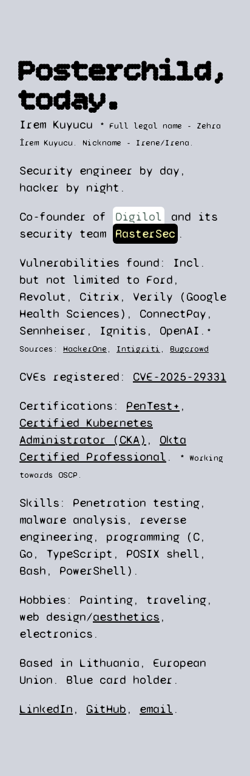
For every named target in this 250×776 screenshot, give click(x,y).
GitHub (106, 709)
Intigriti (138, 349)
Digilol (138, 216)
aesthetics (126, 616)
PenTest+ (153, 405)
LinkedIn (46, 709)
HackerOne (85, 349)
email (156, 709)
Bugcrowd (189, 349)
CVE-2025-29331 (179, 376)
